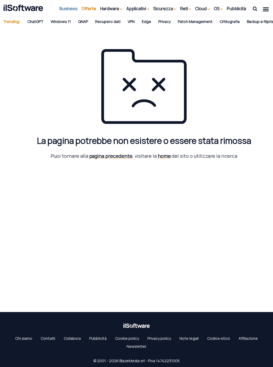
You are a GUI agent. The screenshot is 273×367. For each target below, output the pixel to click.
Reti (184, 8)
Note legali (189, 338)
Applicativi (136, 8)
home (164, 156)
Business (68, 8)
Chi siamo (23, 338)
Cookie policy (127, 338)
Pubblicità (236, 8)
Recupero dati (108, 21)
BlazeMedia (129, 360)
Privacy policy (159, 338)
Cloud (201, 8)
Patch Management (195, 21)
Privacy (164, 21)
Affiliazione (248, 338)
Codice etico (218, 338)
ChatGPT (35, 21)
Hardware (110, 8)
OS (217, 8)
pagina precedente (111, 156)
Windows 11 (61, 21)
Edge (146, 21)
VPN (131, 21)
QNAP (83, 21)
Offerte (89, 8)
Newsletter (136, 346)
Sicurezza (163, 8)
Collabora (72, 338)
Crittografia (230, 21)
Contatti (48, 338)
